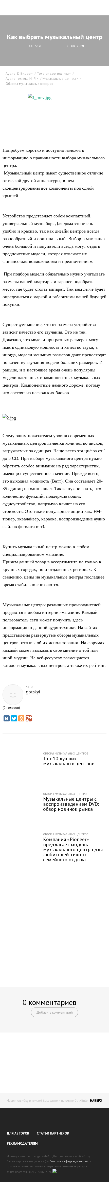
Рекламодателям (22, 1143)
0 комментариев (49, 1002)
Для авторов (18, 1133)
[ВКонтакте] (7, 718)
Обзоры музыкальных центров (29, 83)
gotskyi (33, 691)
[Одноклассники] (21, 718)
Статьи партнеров (53, 1133)
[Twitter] (14, 718)
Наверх (96, 1100)
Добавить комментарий (54, 1012)
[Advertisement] (54, 921)
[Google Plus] (29, 718)
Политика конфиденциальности (69, 1161)
